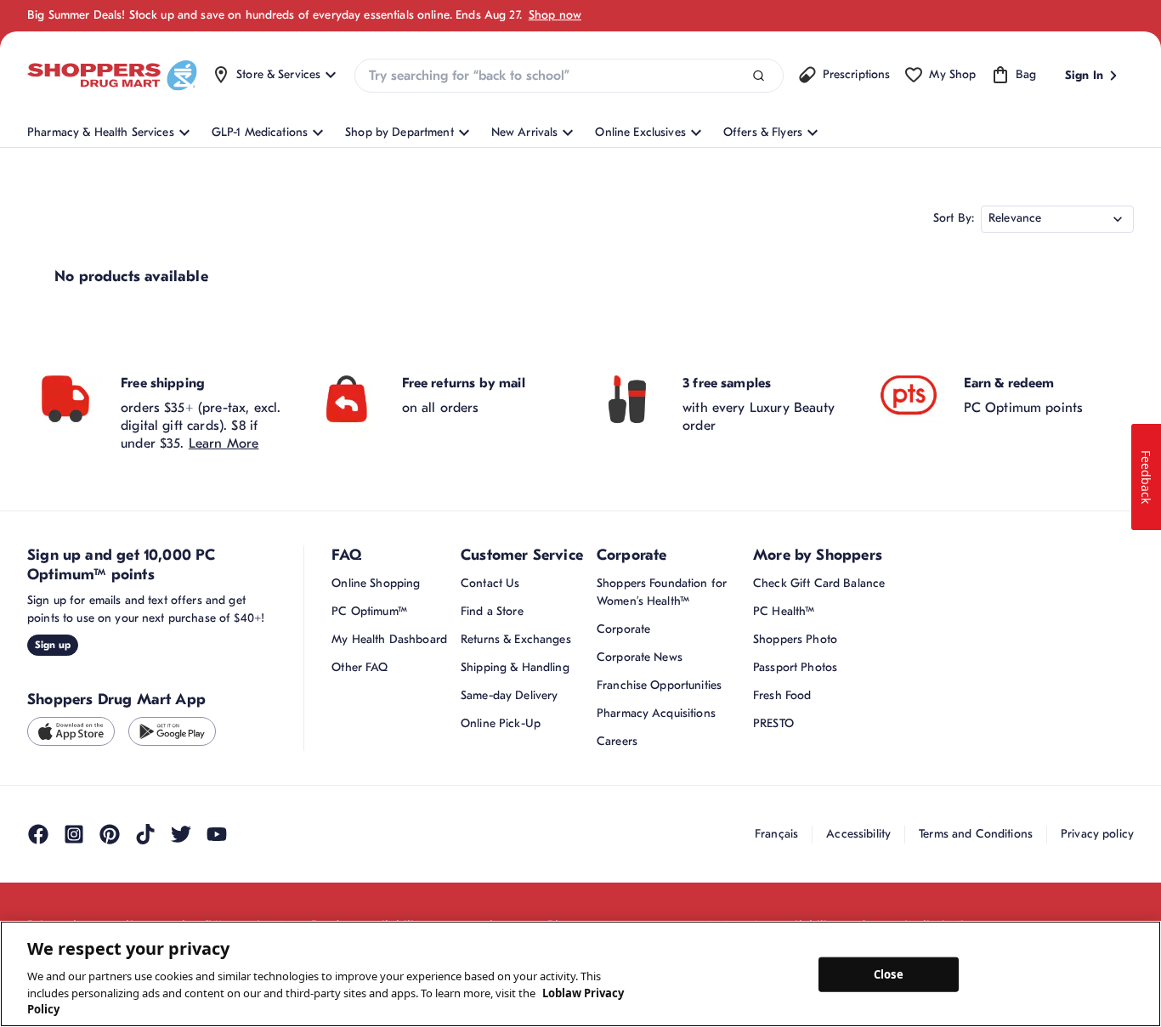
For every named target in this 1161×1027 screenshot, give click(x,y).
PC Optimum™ (369, 611)
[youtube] (217, 834)
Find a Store (492, 611)
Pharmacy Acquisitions (656, 713)
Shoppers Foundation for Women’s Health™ (662, 592)
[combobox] (568, 76)
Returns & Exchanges (516, 639)
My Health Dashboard (389, 639)
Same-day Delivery (509, 695)
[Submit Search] (758, 76)
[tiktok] (145, 834)
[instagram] (74, 834)
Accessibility (858, 834)
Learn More (224, 443)
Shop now (555, 15)
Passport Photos (795, 667)
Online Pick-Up (501, 723)
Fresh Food (782, 695)
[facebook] (38, 834)
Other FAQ (359, 667)
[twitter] (181, 834)
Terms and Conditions (976, 834)
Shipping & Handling (515, 667)
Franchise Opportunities (659, 685)
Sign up (53, 645)
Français (776, 834)
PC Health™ (783, 611)
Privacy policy (1097, 834)
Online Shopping (375, 583)
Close (888, 973)
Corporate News (639, 657)
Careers (617, 741)
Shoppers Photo (795, 639)
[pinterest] (110, 834)
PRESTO (773, 723)
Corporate (623, 629)
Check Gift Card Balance (819, 583)
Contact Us (490, 583)
